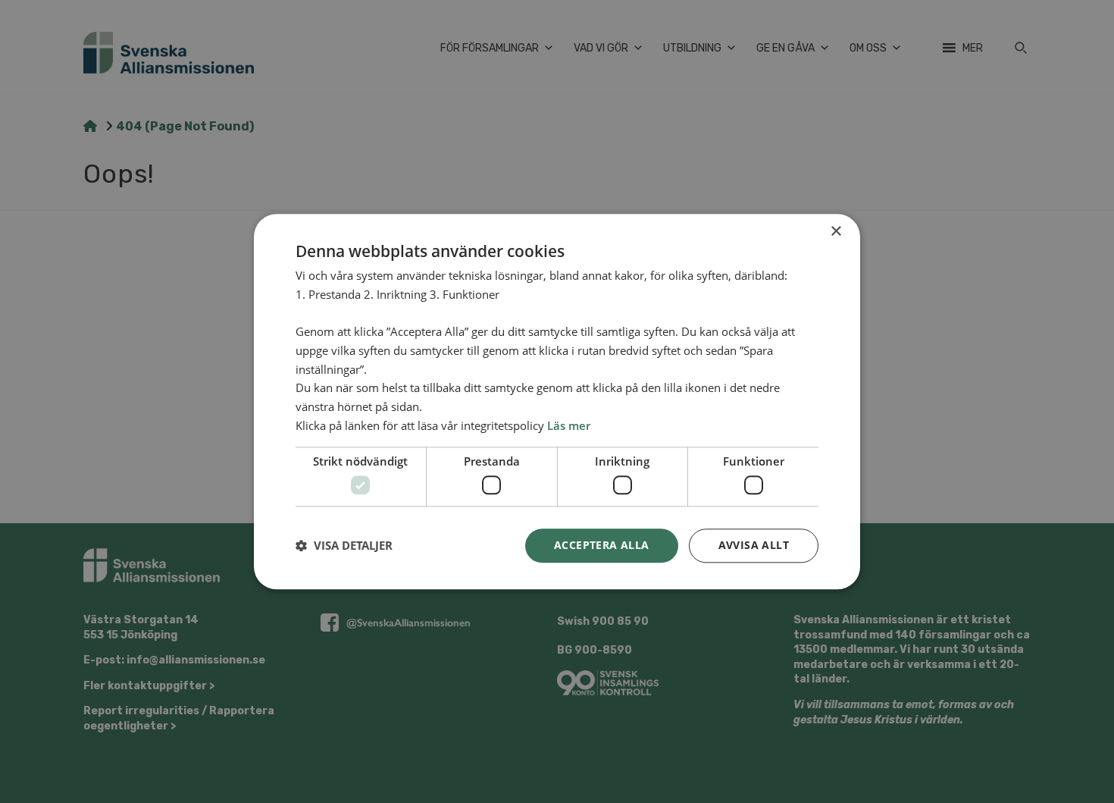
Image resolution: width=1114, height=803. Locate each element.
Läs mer (568, 425)
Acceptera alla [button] (601, 545)
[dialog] (557, 401)
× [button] (835, 231)
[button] (344, 546)
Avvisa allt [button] (753, 545)
